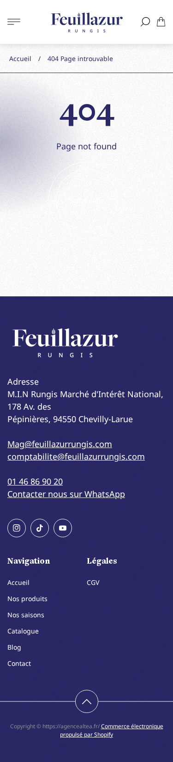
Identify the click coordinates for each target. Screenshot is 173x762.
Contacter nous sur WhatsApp (66, 493)
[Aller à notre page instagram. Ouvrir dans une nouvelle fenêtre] (16, 528)
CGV (93, 582)
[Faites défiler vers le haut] (86, 701)
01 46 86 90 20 (35, 481)
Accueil (20, 58)
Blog (14, 647)
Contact (19, 663)
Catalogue (23, 631)
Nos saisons (25, 614)
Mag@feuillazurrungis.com (59, 443)
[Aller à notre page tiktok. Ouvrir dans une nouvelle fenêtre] (39, 528)
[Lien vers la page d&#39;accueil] (65, 343)
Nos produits (27, 598)
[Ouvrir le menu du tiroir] (14, 22)
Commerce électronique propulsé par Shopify (111, 730)
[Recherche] (145, 22)
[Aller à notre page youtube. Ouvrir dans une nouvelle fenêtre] (63, 528)
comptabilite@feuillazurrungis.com (76, 456)
